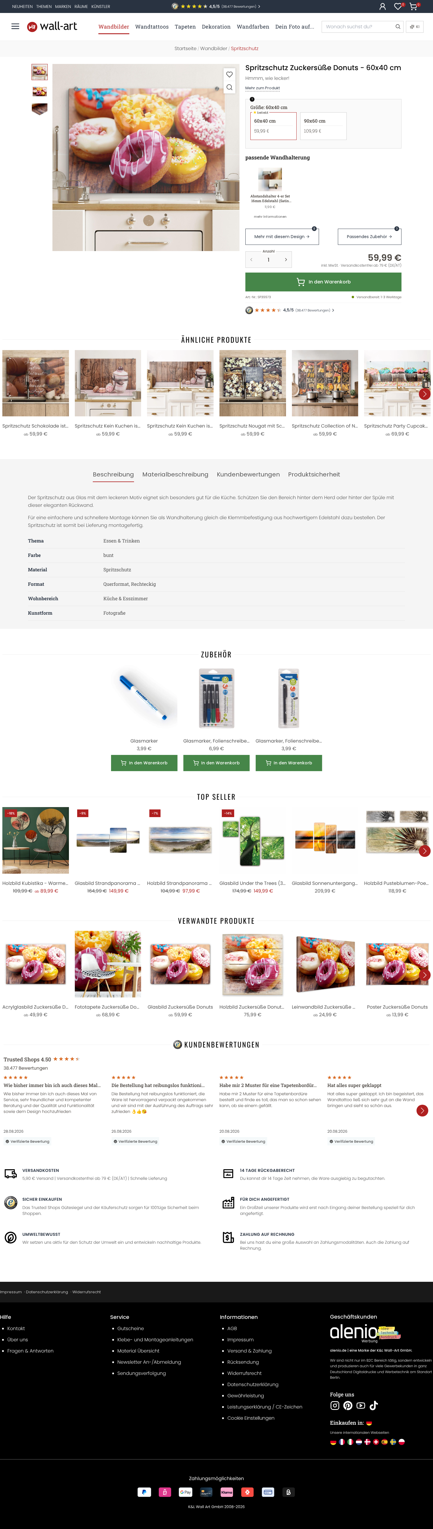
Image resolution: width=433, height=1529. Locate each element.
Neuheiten (22, 6)
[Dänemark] (367, 1442)
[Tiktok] (374, 1405)
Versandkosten (40, 1170)
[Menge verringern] (251, 260)
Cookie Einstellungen (251, 1418)
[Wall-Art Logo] (52, 26)
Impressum (11, 1292)
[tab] (113, 474)
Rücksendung (243, 1362)
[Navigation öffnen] (15, 26)
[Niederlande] (359, 1442)
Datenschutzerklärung (47, 1292)
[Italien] (350, 1442)
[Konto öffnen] (382, 6)
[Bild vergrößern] (229, 87)
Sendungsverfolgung (142, 1373)
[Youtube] (361, 1405)
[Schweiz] (376, 1442)
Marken (63, 6)
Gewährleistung (245, 1395)
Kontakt (16, 1328)
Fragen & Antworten (30, 1350)
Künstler (100, 6)
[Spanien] (384, 1442)
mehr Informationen (270, 216)
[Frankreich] (342, 1442)
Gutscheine (131, 1328)
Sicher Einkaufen (42, 1199)
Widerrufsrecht (86, 1292)
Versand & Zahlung (249, 1350)
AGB (232, 1328)
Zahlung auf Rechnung (267, 1234)
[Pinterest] (348, 1405)
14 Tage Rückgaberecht (267, 1170)
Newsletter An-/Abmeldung (149, 1362)
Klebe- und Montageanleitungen (156, 1339)
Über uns (17, 1339)
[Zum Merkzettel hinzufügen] (229, 74)
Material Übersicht (139, 1350)
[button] (145, 157)
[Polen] (402, 1442)
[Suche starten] (398, 27)
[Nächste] (425, 394)
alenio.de (338, 1350)
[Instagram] (335, 1405)
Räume (81, 6)
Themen (44, 6)
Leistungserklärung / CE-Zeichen (265, 1406)
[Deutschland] (333, 1442)
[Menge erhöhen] (286, 260)
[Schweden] (393, 1442)
